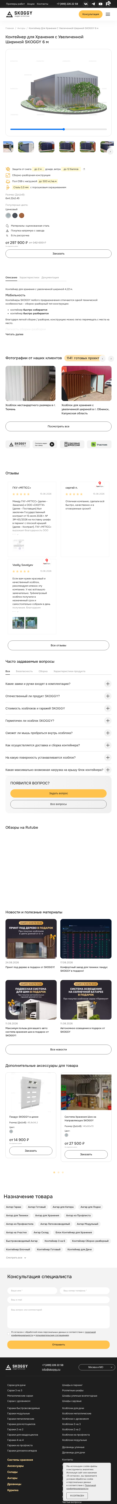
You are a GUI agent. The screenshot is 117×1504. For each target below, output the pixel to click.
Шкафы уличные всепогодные (79, 1395)
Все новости (58, 1049)
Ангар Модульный (87, 1224)
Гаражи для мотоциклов (21, 1424)
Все (7, 671)
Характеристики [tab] (29, 277)
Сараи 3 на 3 (14, 1390)
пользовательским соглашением (52, 1335)
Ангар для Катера (63, 1207)
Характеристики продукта (69, 671)
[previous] (102, 358)
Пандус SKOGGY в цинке (23, 1116)
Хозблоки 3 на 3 (71, 1424)
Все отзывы (58, 645)
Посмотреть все (58, 426)
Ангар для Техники (17, 1215)
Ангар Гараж (13, 1207)
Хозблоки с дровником (75, 1418)
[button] (18, 545)
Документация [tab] (50, 277)
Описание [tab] (11, 277)
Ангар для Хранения (47, 1215)
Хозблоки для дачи (73, 1408)
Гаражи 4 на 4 (15, 1440)
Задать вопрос (58, 793)
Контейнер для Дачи (79, 1249)
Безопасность (24, 671)
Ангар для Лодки (91, 1207)
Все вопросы (58, 804)
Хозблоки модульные (74, 1440)
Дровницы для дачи (73, 1452)
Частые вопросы (72, 1502)
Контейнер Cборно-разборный (90, 1241)
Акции (31, 3)
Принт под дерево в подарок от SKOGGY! (30, 967)
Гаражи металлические (20, 1418)
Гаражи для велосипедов (22, 1450)
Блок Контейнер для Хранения (74, 1232)
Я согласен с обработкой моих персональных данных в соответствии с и (53, 1334)
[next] (110, 151)
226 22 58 (52, 1365)
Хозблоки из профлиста (76, 1434)
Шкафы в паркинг (72, 1385)
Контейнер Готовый (48, 1249)
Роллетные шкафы (72, 1390)
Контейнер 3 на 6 (55, 1241)
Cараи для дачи (16, 1385)
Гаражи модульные (18, 1413)
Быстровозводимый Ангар (22, 1241)
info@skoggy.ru (51, 1369)
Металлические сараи (20, 1395)
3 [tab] (63, 1172)
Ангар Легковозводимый (55, 1224)
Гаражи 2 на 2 (15, 1429)
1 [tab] (54, 1172)
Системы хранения (20, 1460)
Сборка (43, 671)
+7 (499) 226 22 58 (67, 3)
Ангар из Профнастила (19, 1224)
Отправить (58, 1344)
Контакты (42, 3)
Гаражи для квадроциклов (22, 1434)
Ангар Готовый (37, 1207)
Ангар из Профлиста (78, 1215)
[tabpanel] (58, 315)
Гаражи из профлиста (20, 1445)
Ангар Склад (41, 1232)
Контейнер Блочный (18, 1249)
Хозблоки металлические (76, 1413)
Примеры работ (15, 3)
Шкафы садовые (72, 1401)
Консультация (90, 14)
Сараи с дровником (18, 1401)
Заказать (59, 253)
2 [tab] (58, 1172)
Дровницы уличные (73, 1447)
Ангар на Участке (16, 1232)
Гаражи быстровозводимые (23, 1408)
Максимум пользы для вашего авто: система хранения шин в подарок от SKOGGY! (27, 1032)
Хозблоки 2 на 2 (71, 1429)
